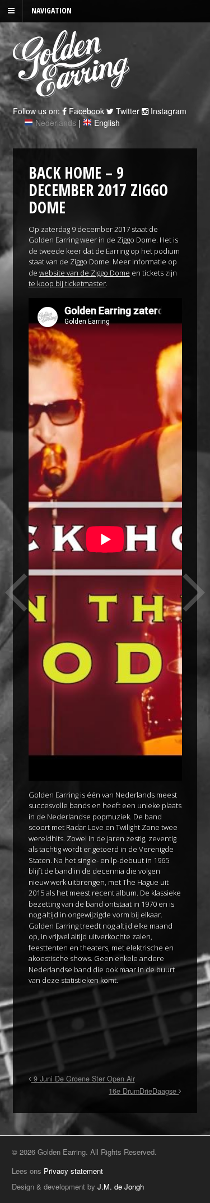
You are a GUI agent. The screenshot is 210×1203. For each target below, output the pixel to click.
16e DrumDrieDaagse (144, 1091)
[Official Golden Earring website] (73, 91)
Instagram (167, 110)
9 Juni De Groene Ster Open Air (83, 1079)
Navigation (51, 10)
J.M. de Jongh (120, 1186)
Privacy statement (73, 1170)
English (107, 122)
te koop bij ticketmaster (67, 283)
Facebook (85, 110)
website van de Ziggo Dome (84, 273)
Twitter (126, 110)
